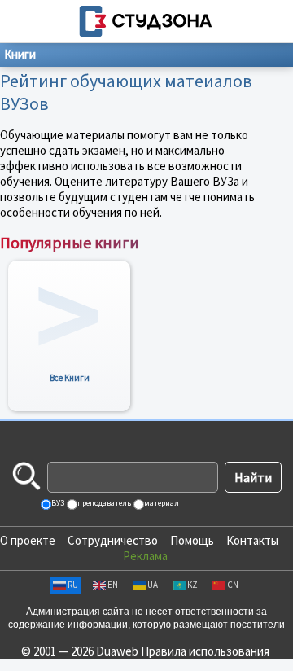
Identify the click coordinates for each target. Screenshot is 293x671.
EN (112, 584)
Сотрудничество (113, 540)
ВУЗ (57, 503)
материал (160, 503)
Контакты (252, 540)
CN (232, 584)
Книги (20, 54)
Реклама (145, 556)
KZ (192, 584)
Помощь (192, 540)
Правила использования (205, 651)
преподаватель (103, 503)
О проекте (27, 540)
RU (73, 584)
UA (152, 584)
